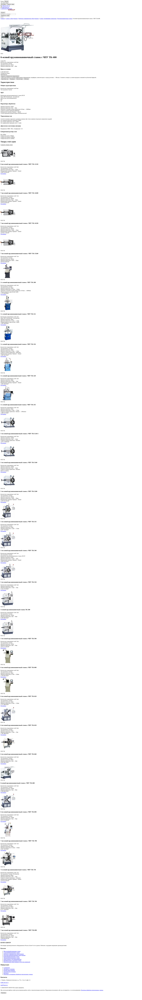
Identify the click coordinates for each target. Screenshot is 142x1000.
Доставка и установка (9, 969)
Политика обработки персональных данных (92, 990)
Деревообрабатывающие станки (12, 958)
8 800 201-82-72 (6, 5)
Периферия (12, 79)
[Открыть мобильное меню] (2, 17)
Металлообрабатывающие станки (12, 951)
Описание (26, 79)
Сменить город (10, 4)
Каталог (3, 12)
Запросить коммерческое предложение (10, 76)
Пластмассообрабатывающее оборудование (14, 955)
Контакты (9, 8)
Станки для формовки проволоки (48, 18)
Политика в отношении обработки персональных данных (18, 974)
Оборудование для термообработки (12, 959)
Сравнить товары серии (7, 144)
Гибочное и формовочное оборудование (28, 18)
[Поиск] (1, 14)
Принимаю (3, 992)
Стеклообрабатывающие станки (12, 952)
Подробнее (3, 173)
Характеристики (4, 79)
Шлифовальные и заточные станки (12, 960)
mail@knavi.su (5, 7)
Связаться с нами (5, 15)
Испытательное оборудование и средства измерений (17, 962)
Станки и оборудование (11, 18)
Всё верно (3, 4)
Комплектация (19, 79)
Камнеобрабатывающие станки (11, 956)
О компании (4, 8)
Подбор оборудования (9, 970)
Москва (6, 1)
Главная (3, 18)
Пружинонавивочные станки (64, 18)
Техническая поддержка (10, 971)
